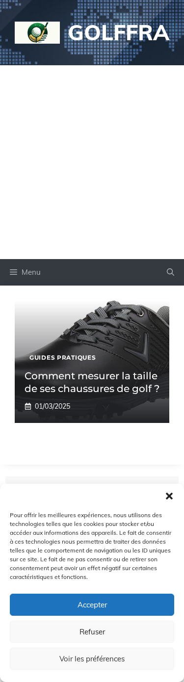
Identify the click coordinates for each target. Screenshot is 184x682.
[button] (169, 496)
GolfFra (118, 32)
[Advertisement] (92, 162)
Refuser (92, 631)
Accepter (92, 604)
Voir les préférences (92, 658)
